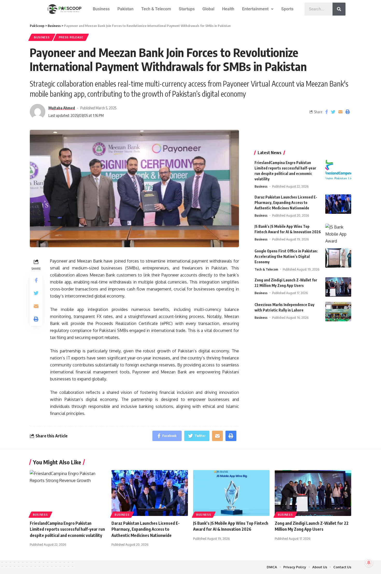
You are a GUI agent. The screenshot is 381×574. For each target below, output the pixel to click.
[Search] (339, 9)
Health (228, 8)
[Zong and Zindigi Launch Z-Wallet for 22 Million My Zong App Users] (338, 287)
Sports (287, 8)
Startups (187, 8)
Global (208, 8)
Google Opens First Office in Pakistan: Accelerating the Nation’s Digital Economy (286, 256)
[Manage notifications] (369, 562)
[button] (257, 9)
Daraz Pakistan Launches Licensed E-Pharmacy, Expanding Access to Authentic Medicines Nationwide (286, 202)
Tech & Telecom (156, 8)
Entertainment (255, 8)
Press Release (71, 37)
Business (101, 8)
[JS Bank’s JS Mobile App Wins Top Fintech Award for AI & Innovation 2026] (338, 233)
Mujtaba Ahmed (61, 107)
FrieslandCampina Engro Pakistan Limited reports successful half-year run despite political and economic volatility (67, 529)
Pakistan (125, 8)
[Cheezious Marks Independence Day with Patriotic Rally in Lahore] (338, 311)
